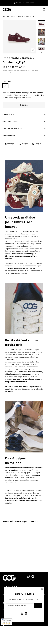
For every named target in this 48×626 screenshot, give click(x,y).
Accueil (5, 16)
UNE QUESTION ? (10, 135)
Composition (8, 114)
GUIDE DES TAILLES (11, 121)
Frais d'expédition (20, 71)
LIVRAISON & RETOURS (12, 128)
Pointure (7, 81)
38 (5, 86)
